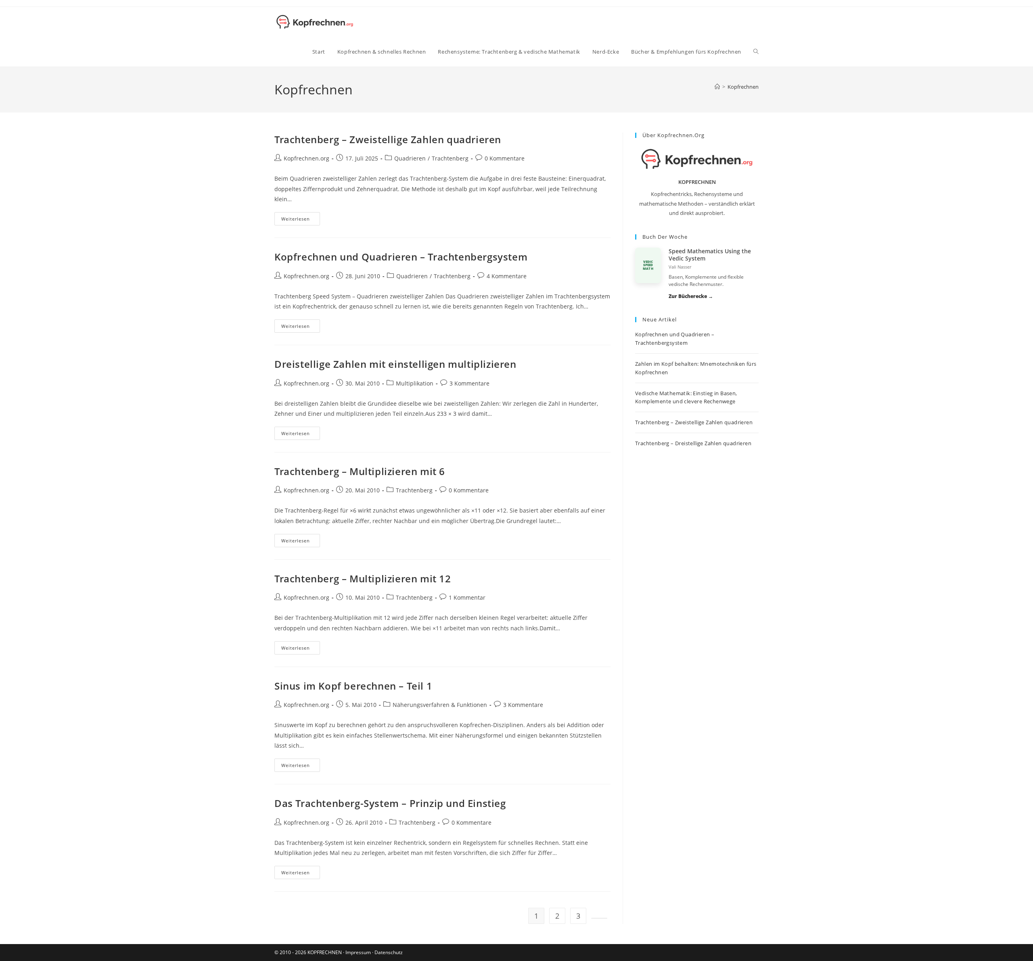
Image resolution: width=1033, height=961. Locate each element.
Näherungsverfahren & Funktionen (440, 705)
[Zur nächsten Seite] (599, 918)
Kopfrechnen (743, 86)
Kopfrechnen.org (306, 158)
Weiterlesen (300, 220)
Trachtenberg (450, 158)
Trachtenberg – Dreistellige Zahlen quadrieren (693, 443)
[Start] (717, 86)
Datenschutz (388, 952)
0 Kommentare (505, 158)
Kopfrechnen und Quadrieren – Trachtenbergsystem (400, 256)
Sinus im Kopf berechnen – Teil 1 (353, 685)
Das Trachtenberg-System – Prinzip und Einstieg (390, 803)
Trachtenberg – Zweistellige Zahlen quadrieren (387, 139)
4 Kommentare (507, 276)
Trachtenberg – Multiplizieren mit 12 (362, 578)
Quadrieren (410, 158)
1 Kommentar (467, 597)
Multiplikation (414, 383)
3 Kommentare (469, 383)
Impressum (358, 952)
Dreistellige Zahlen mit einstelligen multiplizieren (395, 364)
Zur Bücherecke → (691, 296)
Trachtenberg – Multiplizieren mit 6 (359, 471)
